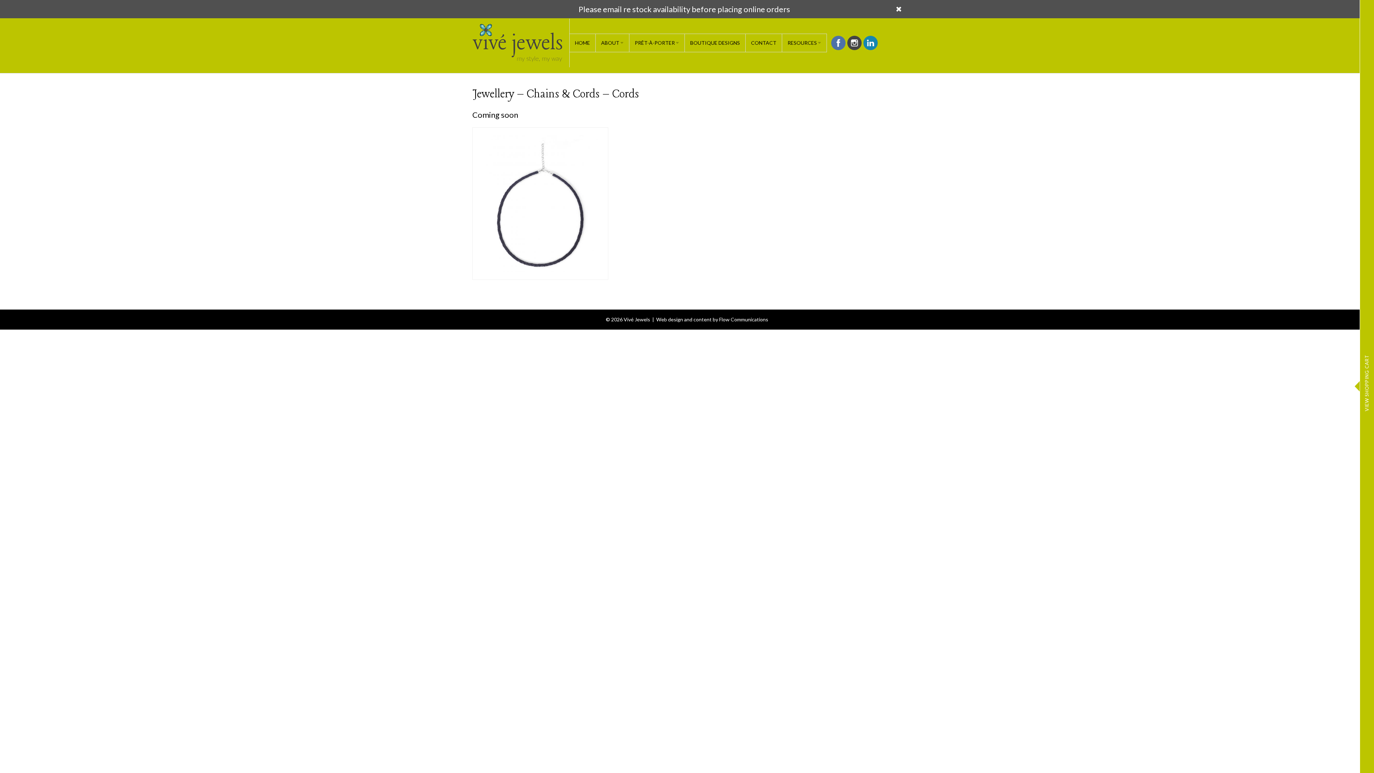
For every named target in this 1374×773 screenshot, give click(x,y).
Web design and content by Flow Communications (712, 319)
